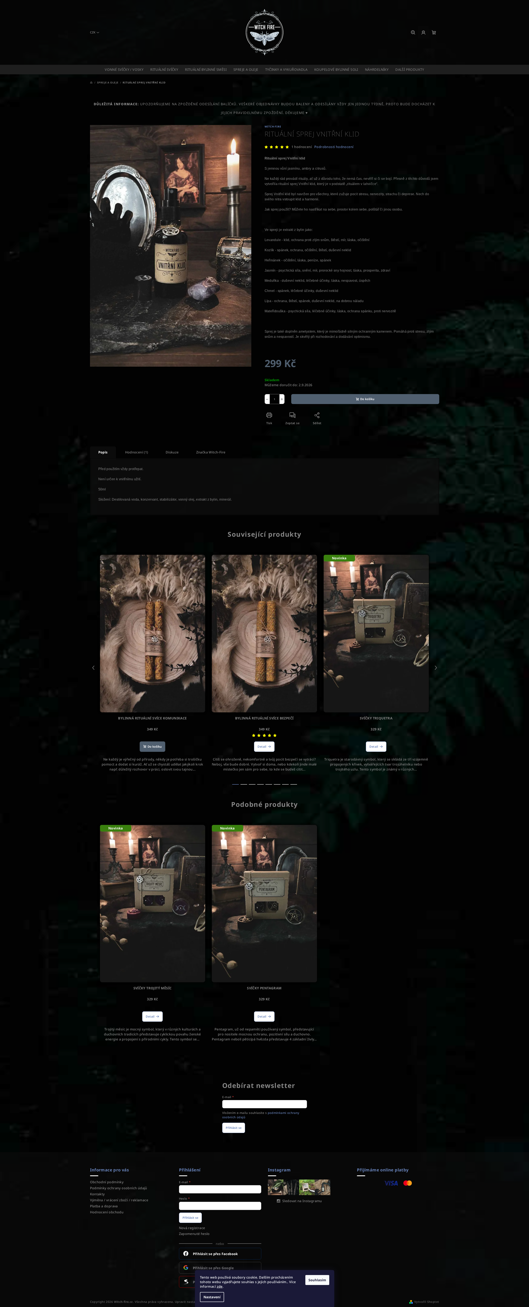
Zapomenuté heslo (194, 1233)
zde (220, 1286)
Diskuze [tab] (172, 452)
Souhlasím (317, 1280)
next (436, 667)
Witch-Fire (273, 126)
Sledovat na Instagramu (302, 1201)
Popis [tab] (103, 452)
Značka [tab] (211, 452)
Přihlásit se (234, 1128)
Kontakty (97, 1194)
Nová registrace (192, 1228)
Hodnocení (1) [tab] (136, 452)
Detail (262, 746)
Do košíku (367, 399)
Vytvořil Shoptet (426, 1302)
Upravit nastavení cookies (194, 1302)
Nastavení (212, 1297)
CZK (92, 32)
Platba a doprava (104, 1206)
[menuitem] (124, 69)
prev (93, 667)
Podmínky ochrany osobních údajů (118, 1188)
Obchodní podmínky (107, 1182)
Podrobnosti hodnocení (333, 147)
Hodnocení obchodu (107, 1212)
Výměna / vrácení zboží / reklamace (119, 1200)
